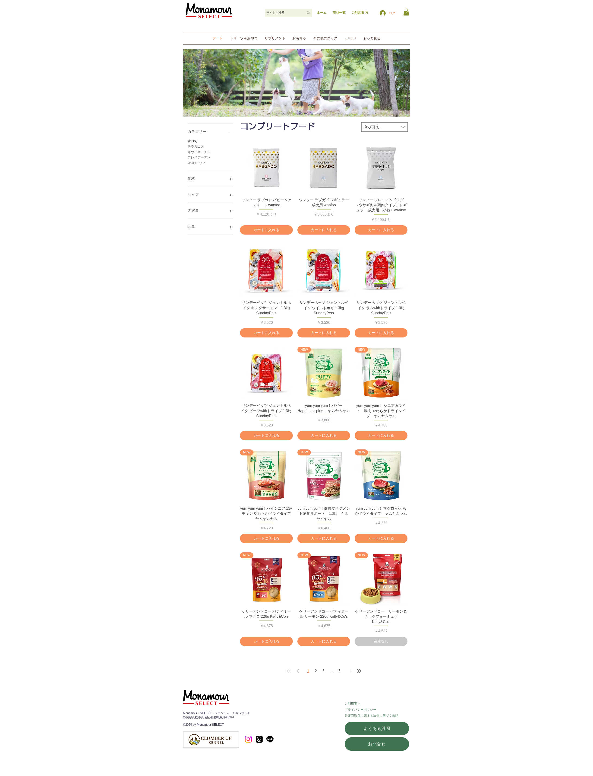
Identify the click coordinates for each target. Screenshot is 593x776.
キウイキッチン (199, 152)
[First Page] (288, 671)
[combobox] (384, 127)
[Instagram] (248, 739)
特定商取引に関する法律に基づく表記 (371, 715)
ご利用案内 (352, 703)
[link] (406, 12)
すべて (192, 141)
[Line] (270, 739)
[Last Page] (359, 671)
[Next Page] (350, 671)
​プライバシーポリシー (360, 709)
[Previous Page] (298, 671)
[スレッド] (259, 739)
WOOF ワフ (196, 163)
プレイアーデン (199, 157)
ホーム (322, 12)
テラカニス (196, 146)
